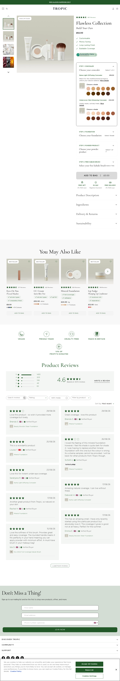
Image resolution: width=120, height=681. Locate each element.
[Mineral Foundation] (73, 271)
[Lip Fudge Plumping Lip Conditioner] (100, 271)
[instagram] (8, 658)
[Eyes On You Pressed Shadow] (19, 271)
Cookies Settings (89, 676)
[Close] (116, 669)
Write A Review (102, 381)
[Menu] (3, 9)
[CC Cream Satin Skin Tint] (46, 271)
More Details (104, 80)
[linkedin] (22, 658)
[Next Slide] (8, 72)
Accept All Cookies (89, 664)
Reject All (89, 670)
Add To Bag (19, 313)
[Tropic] (60, 8)
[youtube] (17, 657)
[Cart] (117, 9)
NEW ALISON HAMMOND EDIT (60, 2)
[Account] (113, 9)
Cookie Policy (15, 671)
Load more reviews (60, 566)
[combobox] (38, 398)
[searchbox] (14, 398)
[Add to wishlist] (29, 261)
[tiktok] (13, 658)
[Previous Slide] (8, 16)
